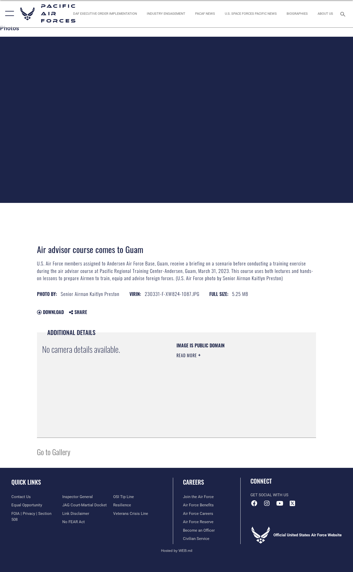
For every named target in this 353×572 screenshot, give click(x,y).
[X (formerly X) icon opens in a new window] (292, 503)
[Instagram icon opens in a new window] (267, 503)
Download (53, 312)
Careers (193, 482)
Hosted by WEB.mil (176, 550)
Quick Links (26, 482)
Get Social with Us (269, 495)
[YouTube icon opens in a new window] (279, 503)
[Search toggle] (343, 13)
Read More (187, 355)
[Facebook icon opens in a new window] (254, 503)
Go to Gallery (53, 451)
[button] (8, 13)
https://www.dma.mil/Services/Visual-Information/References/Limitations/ (237, 395)
